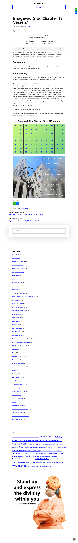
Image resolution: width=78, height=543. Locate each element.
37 (46, 137)
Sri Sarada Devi (34, 451)
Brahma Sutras (16, 282)
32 (21, 137)
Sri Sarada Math (16, 395)
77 (46, 152)
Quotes (14, 370)
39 (57, 137)
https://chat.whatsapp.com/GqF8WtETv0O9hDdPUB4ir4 (25, 221)
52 (21, 144)
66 (41, 148)
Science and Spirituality (18, 384)
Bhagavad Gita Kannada (18, 268)
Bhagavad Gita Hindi (17, 265)
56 (41, 144)
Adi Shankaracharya (24, 437)
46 (41, 141)
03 (26, 126)
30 (62, 133)
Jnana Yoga (15, 321)
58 (52, 144)
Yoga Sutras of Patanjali (50, 466)
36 (41, 137)
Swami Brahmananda (55, 454)
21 (15, 133)
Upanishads (15, 423)
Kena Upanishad (16, 331)
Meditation (51, 444)
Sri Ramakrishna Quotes (19, 391)
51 (15, 144)
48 (52, 141)
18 (52, 129)
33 (26, 137)
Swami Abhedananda (51, 451)
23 (26, 133)
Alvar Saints (36, 437)
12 (21, 129)
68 (52, 148)
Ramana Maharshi (17, 377)
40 (62, 137)
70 (62, 148)
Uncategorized (16, 419)
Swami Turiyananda (34, 462)
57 (46, 144)
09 (57, 126)
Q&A (17, 447)
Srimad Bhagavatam (17, 398)
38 (52, 137)
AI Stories (31, 437)
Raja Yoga (15, 374)
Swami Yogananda (31, 466)
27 (46, 133)
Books (14, 279)
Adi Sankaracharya (16, 437)
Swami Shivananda (42, 459)
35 (36, 137)
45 (36, 141)
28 (52, 133)
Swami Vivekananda (17, 405)
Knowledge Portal (17, 335)
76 (41, 152)
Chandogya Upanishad (18, 293)
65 (36, 148)
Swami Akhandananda (40, 454)
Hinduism (30, 444)
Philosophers (15, 360)
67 (46, 148)
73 (26, 152)
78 (52, 152)
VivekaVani (39, 3)
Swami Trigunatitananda (19, 462)
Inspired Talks (16, 314)
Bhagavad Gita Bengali (18, 261)
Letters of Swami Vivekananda (20, 342)
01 (15, 126)
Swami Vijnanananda (48, 462)
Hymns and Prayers (17, 303)
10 (62, 126)
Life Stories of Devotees (19, 345)
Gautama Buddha (19, 444)
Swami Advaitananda (27, 453)
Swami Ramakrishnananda (46, 456)
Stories (14, 402)
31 (15, 137)
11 (15, 129)
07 (46, 126)
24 (31, 133)
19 (57, 129)
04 (31, 126)
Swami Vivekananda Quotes (20, 409)
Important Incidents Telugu (19, 310)
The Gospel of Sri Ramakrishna (20, 416)
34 (31, 137)
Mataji (46, 444)
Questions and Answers (18, 367)
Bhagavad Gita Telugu (18, 272)
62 (21, 148)
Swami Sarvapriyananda (28, 459)
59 (57, 144)
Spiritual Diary (16, 388)
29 (57, 133)
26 (41, 133)
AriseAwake (15, 254)
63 (26, 148)
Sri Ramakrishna (20, 450)
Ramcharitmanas (17, 381)
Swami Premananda (32, 456)
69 (57, 148)
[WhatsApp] (76, 9)
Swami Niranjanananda (18, 456)
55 (36, 144)
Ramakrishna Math (35, 447)
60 (62, 144)
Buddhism (15, 289)
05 (36, 126)
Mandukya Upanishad (18, 349)
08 (52, 126)
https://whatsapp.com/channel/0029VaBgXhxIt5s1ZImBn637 (26, 214)
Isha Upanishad (16, 317)
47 (46, 141)
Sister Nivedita (51, 447)
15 (36, 129)
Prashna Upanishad (17, 363)
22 (21, 133)
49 (57, 141)
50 (62, 141)
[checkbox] (74, 539)
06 (41, 126)
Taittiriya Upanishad (17, 412)
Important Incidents (17, 307)
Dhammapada (16, 300)
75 (36, 152)
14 (31, 129)
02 (21, 126)
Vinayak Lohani (41, 466)
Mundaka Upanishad (18, 356)
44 (31, 141)
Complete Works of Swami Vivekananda (23, 296)
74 (31, 152)
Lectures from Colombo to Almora (21, 338)
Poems (56, 444)
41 (15, 141)
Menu (40, 7)
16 (41, 129)
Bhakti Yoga (15, 275)
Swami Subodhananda (56, 459)
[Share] (76, 12)
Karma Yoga (15, 324)
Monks (14, 353)
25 (36, 133)
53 (26, 144)
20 (62, 129)
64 (31, 148)
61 (15, 148)
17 (46, 129)
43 (26, 141)
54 (31, 144)
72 (21, 152)
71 (15, 152)
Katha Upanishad (17, 328)
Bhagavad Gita (24, 206)
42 (21, 141)
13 (26, 129)
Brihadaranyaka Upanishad (19, 286)
